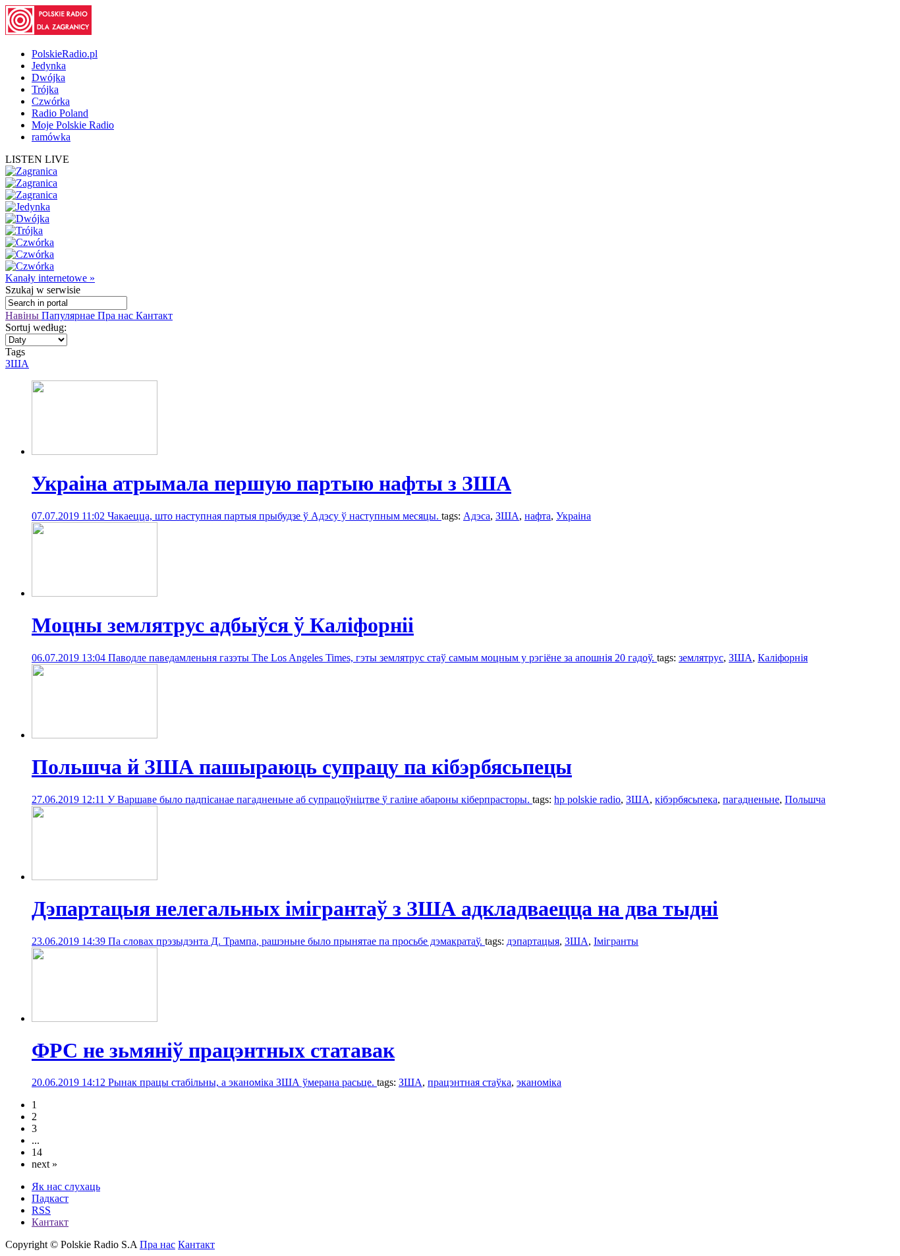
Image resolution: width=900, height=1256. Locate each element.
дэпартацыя (533, 941)
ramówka (51, 136)
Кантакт (154, 315)
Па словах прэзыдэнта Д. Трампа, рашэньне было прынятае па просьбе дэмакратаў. (296, 941)
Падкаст (50, 1198)
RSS (41, 1210)
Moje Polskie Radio (73, 125)
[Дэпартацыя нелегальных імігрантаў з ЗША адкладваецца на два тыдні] (94, 876)
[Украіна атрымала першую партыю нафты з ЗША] (94, 451)
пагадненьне (751, 799)
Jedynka (49, 65)
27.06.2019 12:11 (69, 799)
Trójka (45, 89)
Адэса (476, 516)
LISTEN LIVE (37, 159)
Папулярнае (70, 315)
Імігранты (616, 941)
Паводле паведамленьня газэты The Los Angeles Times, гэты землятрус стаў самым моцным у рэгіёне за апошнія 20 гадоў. (382, 657)
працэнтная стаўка (469, 1082)
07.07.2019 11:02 (69, 516)
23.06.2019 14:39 (70, 941)
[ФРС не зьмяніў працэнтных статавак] (94, 1018)
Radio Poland (60, 113)
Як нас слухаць (66, 1186)
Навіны (23, 315)
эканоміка (539, 1082)
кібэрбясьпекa (686, 799)
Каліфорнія (783, 657)
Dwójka (48, 77)
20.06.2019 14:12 (70, 1082)
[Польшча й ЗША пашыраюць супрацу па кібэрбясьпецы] (94, 734)
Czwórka (51, 101)
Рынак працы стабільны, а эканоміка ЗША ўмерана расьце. (242, 1082)
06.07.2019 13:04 (70, 657)
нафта (537, 516)
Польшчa (805, 799)
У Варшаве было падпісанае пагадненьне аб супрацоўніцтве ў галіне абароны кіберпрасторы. (319, 799)
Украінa (573, 516)
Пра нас (117, 315)
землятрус (701, 657)
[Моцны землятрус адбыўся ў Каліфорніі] (94, 593)
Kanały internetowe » (50, 278)
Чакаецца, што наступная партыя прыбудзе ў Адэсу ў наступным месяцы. (274, 516)
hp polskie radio (587, 799)
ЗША (17, 363)
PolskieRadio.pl (65, 53)
